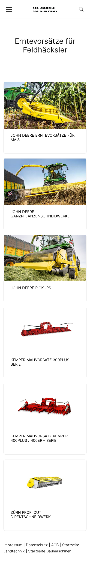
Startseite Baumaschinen (49, 551)
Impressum (12, 545)
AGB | (56, 545)
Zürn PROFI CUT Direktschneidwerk (31, 514)
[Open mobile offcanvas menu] (9, 9)
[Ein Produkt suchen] (81, 9)
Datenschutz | (38, 545)
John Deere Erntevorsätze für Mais (43, 137)
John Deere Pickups (31, 288)
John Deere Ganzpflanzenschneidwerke (40, 213)
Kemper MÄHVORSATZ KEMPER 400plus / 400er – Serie (39, 438)
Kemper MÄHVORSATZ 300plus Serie (40, 362)
